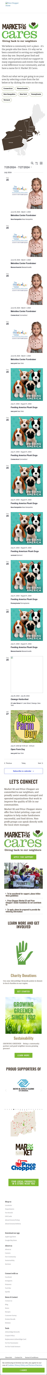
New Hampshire (9, 94)
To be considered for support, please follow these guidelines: (23, 894)
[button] (23, 894)
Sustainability (9, 1260)
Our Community (10, 1257)
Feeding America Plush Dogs (24, 407)
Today (24, 763)
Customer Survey (11, 1315)
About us (8, 1249)
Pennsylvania (36, 94)
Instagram (8, 1281)
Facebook (8, 1277)
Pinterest (8, 1284)
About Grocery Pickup (12, 1220)
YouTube (8, 1288)
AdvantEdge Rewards (12, 1332)
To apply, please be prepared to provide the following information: (23, 910)
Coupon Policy (10, 1335)
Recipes (7, 1312)
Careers (7, 1253)
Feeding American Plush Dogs (25, 551)
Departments (9, 1209)
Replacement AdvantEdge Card (15, 1339)
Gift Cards (8, 1216)
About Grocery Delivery (13, 1224)
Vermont (6, 100)
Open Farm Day (18, 749)
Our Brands (9, 1213)
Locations (8, 1205)
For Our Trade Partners (12, 1346)
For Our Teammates (11, 1343)
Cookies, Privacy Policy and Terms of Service (25, 1365)
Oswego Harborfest (19, 699)
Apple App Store (10, 1237)
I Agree (23, 1370)
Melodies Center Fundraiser (23, 215)
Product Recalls (10, 1319)
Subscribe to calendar (22, 771)
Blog (6, 1304)
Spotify (7, 1292)
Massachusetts (22, 88)
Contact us (8, 1301)
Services (8, 1264)
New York (23, 94)
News (7, 1308)
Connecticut (8, 88)
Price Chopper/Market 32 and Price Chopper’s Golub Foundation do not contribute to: (23, 902)
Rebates (8, 1323)
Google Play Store (11, 1240)
